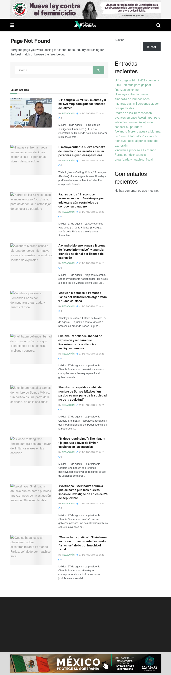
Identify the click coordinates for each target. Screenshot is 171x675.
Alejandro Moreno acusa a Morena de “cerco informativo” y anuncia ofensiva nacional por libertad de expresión (81, 251)
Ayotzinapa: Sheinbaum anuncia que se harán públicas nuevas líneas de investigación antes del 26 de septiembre (83, 492)
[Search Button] (98, 70)
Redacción (68, 113)
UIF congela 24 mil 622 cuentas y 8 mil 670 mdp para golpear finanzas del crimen (82, 104)
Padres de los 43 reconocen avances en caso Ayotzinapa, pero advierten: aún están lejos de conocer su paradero (82, 200)
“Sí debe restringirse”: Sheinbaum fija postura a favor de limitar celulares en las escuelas (81, 442)
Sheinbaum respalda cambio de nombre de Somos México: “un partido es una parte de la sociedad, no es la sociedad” (83, 393)
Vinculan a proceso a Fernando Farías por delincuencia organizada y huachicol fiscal (82, 297)
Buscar (119, 40)
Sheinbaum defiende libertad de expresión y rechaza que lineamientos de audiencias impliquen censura (80, 342)
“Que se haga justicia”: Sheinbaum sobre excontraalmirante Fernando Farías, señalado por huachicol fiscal (82, 543)
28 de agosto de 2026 (91, 113)
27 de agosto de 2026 (91, 160)
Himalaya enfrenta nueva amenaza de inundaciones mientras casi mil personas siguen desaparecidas (81, 151)
